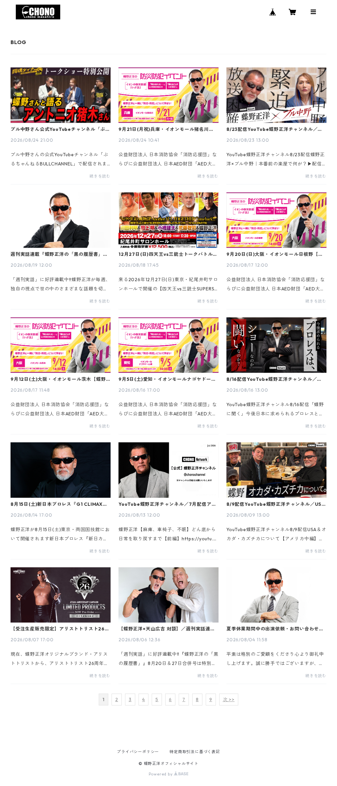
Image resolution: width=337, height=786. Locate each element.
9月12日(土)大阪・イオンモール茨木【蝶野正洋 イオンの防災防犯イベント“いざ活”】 (58, 379)
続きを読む (100, 176)
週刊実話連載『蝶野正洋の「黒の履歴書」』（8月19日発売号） (59, 254)
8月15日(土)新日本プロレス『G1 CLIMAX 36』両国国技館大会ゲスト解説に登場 (57, 504)
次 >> (229, 699)
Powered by (161, 774)
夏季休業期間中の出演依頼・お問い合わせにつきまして (275, 628)
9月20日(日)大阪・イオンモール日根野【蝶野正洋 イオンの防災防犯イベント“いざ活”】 (275, 254)
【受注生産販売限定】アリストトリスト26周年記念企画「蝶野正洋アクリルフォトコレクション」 (60, 628)
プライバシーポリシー (138, 751)
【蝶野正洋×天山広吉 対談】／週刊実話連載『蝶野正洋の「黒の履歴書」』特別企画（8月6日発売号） (166, 628)
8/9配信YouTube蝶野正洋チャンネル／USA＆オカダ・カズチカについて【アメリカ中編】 (275, 504)
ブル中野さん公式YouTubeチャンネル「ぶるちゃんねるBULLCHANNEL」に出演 (60, 129)
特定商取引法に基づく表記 (194, 751)
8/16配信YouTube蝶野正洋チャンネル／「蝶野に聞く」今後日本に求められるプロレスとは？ (275, 379)
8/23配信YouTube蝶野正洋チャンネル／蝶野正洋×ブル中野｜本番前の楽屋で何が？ (274, 129)
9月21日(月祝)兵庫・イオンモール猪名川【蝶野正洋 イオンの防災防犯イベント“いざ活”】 (166, 129)
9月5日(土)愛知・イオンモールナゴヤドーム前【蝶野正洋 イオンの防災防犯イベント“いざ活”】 (167, 379)
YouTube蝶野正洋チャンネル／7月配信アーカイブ (167, 504)
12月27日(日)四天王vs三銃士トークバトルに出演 (168, 254)
